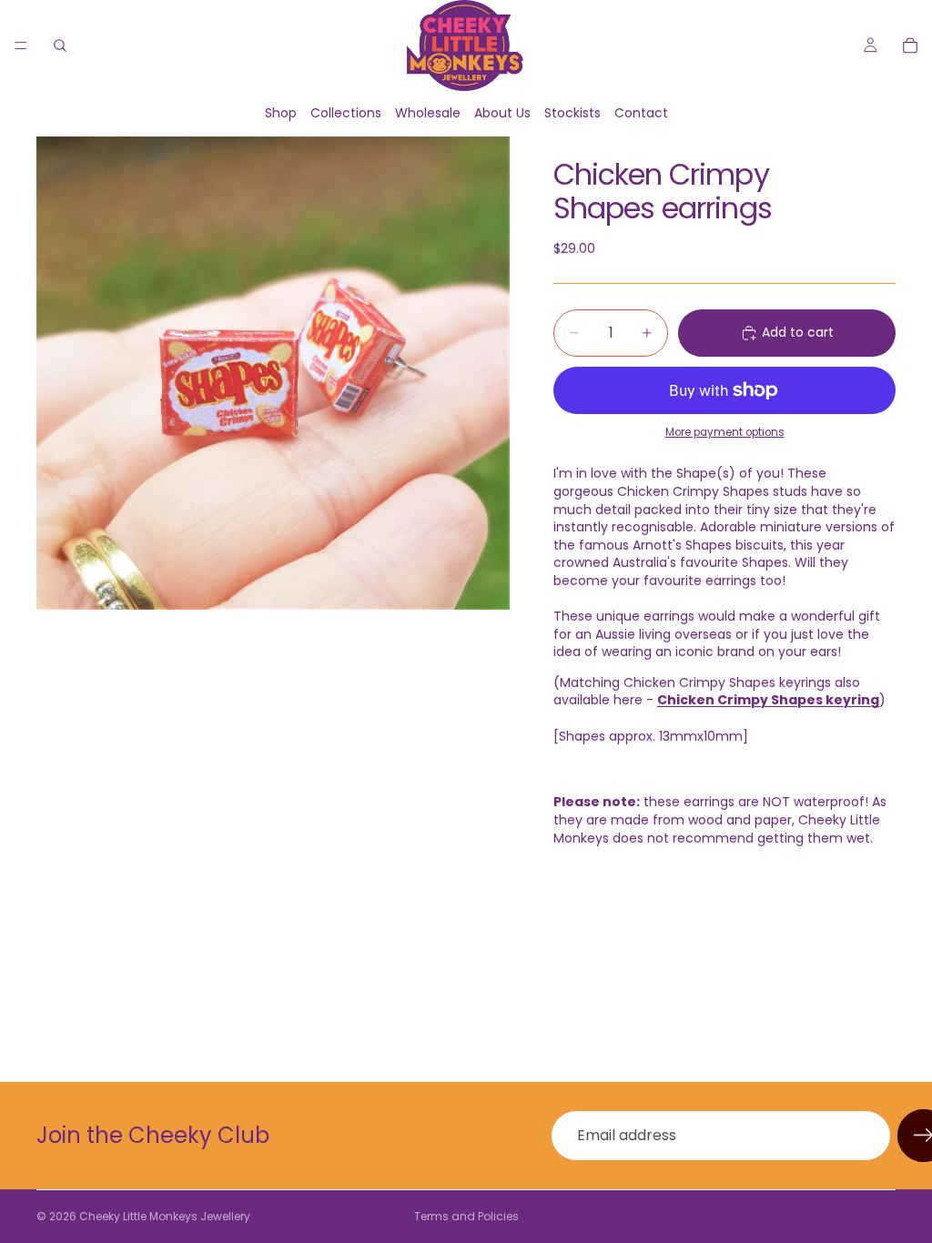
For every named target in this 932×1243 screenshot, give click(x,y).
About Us (502, 113)
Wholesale (428, 113)
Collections (345, 113)
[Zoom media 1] (273, 373)
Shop (281, 113)
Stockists (572, 113)
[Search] (60, 45)
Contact (641, 113)
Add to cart (798, 332)
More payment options (725, 432)
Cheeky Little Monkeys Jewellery (164, 1216)
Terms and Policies (466, 1216)
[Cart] (910, 45)
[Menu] (21, 45)
